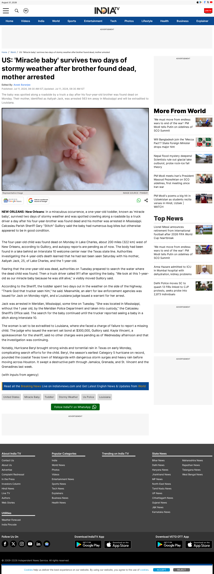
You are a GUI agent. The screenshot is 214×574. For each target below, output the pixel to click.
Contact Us (8, 460)
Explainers (57, 493)
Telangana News (191, 469)
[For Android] (169, 544)
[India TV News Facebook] (205, 2)
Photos (129, 21)
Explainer (202, 21)
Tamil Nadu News (161, 488)
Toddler (49, 397)
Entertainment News (63, 479)
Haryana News (160, 469)
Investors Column (11, 483)
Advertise (7, 469)
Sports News (59, 483)
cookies (144, 569)
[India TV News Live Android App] (88, 544)
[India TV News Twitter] (208, 2)
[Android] (201, 2)
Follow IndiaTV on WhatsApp (72, 407)
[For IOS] (198, 544)
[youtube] (30, 543)
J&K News (157, 507)
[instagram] (21, 543)
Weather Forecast (11, 519)
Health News (59, 502)
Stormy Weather (68, 397)
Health (164, 21)
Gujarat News (159, 502)
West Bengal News (192, 474)
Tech (113, 21)
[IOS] (197, 2)
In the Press (8, 479)
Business (183, 21)
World (56, 21)
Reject (181, 569)
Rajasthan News (191, 465)
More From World (180, 111)
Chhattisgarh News (162, 497)
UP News (157, 493)
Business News (60, 497)
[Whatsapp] (139, 200)
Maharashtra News (192, 460)
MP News (157, 479)
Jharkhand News (161, 474)
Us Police (88, 397)
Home (9, 21)
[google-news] (46, 543)
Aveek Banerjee (22, 84)
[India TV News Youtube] (211, 2)
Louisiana (104, 397)
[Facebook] (5, 543)
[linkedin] (38, 543)
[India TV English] (107, 10)
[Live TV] (208, 10)
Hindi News (8, 488)
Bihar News (158, 460)
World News (58, 465)
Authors (6, 497)
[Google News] (13, 200)
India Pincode (9, 524)
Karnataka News (161, 512)
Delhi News (158, 465)
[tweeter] (13, 543)
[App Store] (117, 544)
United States (11, 397)
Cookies (28, 569)
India (41, 21)
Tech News (58, 488)
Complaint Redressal (13, 474)
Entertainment (93, 21)
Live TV (6, 493)
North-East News (161, 483)
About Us (7, 465)
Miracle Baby (32, 397)
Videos (25, 21)
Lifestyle (147, 21)
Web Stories (8, 502)
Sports (72, 21)
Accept (161, 569)
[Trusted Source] (38, 200)
